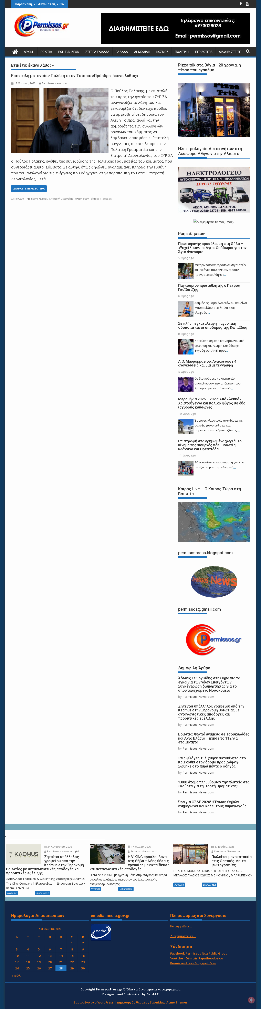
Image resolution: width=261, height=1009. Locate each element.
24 (17, 968)
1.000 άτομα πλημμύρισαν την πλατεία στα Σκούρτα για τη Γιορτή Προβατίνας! (213, 784)
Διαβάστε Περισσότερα (29, 188)
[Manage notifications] (251, 1000)
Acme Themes (177, 1002)
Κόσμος (162, 52)
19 (39, 962)
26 (39, 968)
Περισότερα (203, 52)
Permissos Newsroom (54, 83)
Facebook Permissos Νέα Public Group (198, 953)
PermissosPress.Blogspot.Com (193, 963)
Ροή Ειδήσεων (68, 52)
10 (17, 956)
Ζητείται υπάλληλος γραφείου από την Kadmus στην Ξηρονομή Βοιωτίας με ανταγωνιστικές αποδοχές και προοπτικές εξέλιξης (211, 712)
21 (61, 962)
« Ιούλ (16, 976)
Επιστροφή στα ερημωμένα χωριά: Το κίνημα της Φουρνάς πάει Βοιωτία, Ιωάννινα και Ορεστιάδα (210, 445)
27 (50, 968)
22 (72, 962)
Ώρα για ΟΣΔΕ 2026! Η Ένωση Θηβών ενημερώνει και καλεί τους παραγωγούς (212, 804)
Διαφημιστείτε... (183, 936)
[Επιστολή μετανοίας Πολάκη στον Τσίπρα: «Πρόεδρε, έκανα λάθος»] (59, 90)
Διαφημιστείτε (230, 52)
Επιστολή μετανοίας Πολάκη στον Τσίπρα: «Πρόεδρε (80, 198)
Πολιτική (182, 52)
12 (39, 956)
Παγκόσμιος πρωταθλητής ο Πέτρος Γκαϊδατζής (209, 287)
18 (28, 962)
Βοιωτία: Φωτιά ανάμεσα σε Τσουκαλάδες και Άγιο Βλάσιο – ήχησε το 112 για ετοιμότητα (213, 738)
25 (28, 968)
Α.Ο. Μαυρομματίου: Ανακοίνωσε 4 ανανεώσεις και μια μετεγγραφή (207, 363)
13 (50, 956)
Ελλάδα (122, 52)
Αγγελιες (12, 892)
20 (50, 962)
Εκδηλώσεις (42, 892)
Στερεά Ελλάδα (97, 52)
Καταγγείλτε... (181, 926)
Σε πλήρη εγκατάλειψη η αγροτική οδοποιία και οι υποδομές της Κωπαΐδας (212, 325)
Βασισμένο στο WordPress (93, 1002)
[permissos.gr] (15, 51)
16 (83, 956)
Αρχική (29, 52)
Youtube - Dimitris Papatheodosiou (196, 958)
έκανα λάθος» (39, 198)
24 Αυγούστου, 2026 (59, 846)
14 (61, 956)
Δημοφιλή (142, 52)
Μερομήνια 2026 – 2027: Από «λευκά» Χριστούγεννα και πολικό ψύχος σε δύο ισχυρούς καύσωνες (212, 403)
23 (83, 962)
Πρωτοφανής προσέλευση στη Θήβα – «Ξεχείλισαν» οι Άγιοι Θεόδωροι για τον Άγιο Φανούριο (212, 247)
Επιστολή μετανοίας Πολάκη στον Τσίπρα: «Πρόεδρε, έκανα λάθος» (74, 75)
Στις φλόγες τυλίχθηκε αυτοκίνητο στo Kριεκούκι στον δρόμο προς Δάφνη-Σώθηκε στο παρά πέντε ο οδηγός (212, 762)
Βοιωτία (46, 52)
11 (28, 956)
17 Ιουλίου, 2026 (140, 846)
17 (17, 962)
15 (72, 956)
